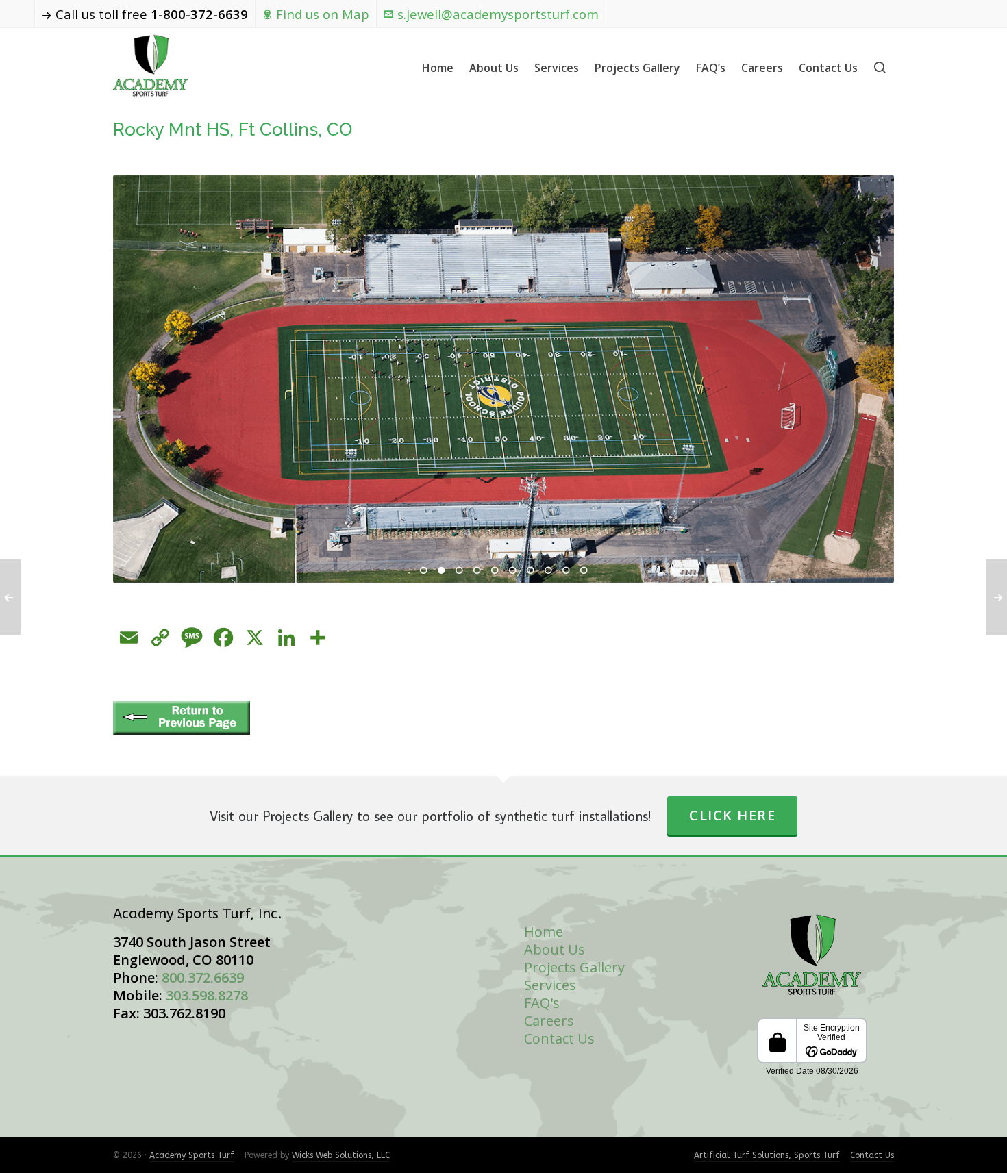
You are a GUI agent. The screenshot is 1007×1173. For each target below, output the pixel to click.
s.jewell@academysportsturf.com (498, 14)
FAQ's (542, 1003)
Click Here (732, 815)
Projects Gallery (574, 967)
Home (543, 931)
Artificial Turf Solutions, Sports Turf (767, 1155)
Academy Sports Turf (191, 1155)
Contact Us (559, 1038)
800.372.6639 (203, 977)
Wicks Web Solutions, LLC (341, 1155)
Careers (549, 1020)
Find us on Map (322, 14)
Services (550, 985)
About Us (554, 949)
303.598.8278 (207, 995)
